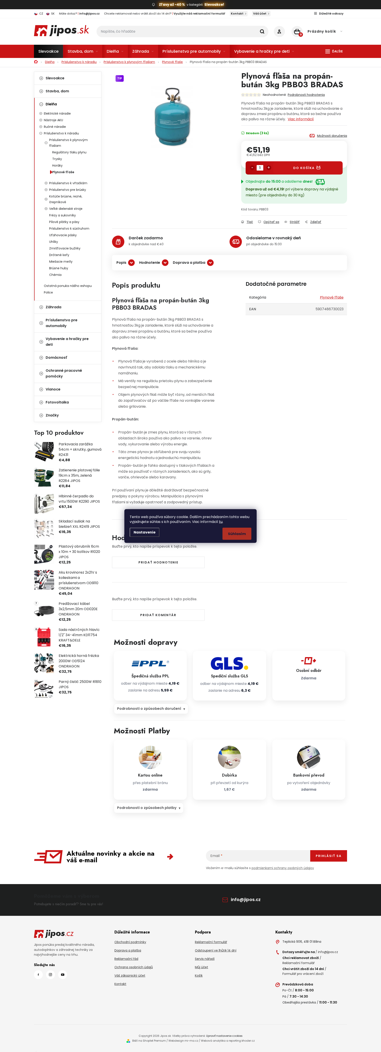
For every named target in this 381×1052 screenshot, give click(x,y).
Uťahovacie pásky (63, 235)
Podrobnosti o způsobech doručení (149, 708)
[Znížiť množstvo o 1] (252, 167)
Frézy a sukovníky (62, 215)
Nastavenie (144, 532)
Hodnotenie (149, 262)
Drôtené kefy (59, 255)
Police (48, 292)
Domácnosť (56, 357)
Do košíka (304, 168)
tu (220, 521)
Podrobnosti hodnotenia (306, 95)
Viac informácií (301, 119)
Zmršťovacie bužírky (64, 248)
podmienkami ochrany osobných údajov (283, 868)
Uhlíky (53, 242)
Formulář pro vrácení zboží (302, 974)
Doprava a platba (189, 262)
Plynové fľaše (63, 172)
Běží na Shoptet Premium (149, 1041)
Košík (199, 975)
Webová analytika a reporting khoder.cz (228, 1041)
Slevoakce (55, 78)
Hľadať (262, 31)
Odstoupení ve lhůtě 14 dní (215, 950)
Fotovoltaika (57, 402)
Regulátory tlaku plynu (69, 152)
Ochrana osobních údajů (133, 967)
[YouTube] (62, 974)
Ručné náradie (55, 127)
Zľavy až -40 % (172, 4)
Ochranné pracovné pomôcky (64, 373)
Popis (121, 262)
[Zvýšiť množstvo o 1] (268, 167)
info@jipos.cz (246, 899)
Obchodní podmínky (130, 942)
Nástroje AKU (53, 120)
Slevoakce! (214, 4)
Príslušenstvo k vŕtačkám (68, 183)
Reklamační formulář (211, 942)
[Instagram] (50, 974)
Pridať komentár (158, 615)
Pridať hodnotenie (158, 562)
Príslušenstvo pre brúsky (67, 190)
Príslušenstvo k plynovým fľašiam (68, 143)
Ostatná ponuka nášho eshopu (68, 286)
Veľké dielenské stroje (65, 208)
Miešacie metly (61, 261)
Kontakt (237, 13)
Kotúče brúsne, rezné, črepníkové (65, 199)
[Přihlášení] (279, 31)
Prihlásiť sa (329, 856)
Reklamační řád (126, 959)
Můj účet (201, 967)
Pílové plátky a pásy (64, 222)
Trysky (57, 159)
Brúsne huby (58, 268)
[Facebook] (38, 974)
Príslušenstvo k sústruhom (69, 228)
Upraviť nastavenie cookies (224, 1036)
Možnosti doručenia (332, 136)
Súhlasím (237, 533)
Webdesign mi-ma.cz (183, 1041)
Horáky (57, 165)
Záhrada (53, 307)
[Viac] (334, 51)
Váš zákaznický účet (129, 975)
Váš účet (259, 13)
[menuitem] (48, 51)
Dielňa (51, 104)
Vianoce (53, 389)
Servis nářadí (205, 959)
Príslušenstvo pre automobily (61, 323)
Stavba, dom (57, 91)
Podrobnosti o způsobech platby (147, 807)
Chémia (55, 275)
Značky (52, 415)
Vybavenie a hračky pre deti (67, 341)
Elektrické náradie (57, 113)
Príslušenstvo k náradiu (61, 133)
